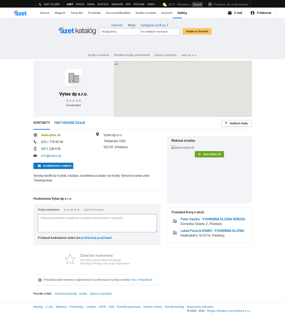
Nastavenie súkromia (200, 306)
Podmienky (76, 306)
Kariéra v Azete (152, 306)
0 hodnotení (73, 105)
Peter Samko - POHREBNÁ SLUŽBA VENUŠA (213, 219)
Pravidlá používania (128, 306)
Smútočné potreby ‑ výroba (71, 293)
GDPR (102, 306)
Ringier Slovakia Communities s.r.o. (228, 310)
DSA (111, 306)
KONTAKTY (41, 123)
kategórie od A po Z (154, 25)
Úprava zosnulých (101, 293)
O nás (49, 306)
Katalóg (38, 306)
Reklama (61, 306)
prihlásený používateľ (96, 237)
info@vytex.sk (51, 156)
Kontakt (174, 306)
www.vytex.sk (51, 135)
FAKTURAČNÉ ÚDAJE (69, 123)
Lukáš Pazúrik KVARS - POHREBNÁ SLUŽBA (212, 231)
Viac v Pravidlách (141, 279)
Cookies (91, 306)
